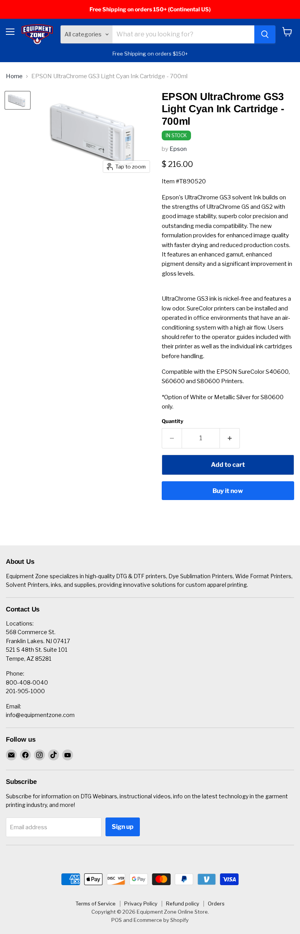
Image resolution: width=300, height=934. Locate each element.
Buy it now (227, 491)
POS (116, 920)
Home (14, 76)
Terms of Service (95, 903)
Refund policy (182, 903)
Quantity (172, 421)
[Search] (264, 34)
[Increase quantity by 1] (230, 438)
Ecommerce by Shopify (161, 920)
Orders (216, 903)
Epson (178, 148)
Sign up (123, 826)
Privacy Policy (140, 903)
